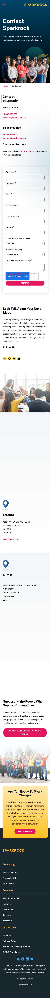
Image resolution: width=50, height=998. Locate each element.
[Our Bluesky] (14, 358)
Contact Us (8, 909)
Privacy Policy (9, 941)
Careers (7, 915)
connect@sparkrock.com (14, 117)
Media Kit (7, 920)
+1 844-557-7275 (11, 134)
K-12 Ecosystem (10, 872)
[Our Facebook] (5, 358)
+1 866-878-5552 (10, 114)
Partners (7, 904)
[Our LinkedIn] (19, 358)
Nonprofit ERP (10, 878)
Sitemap (7, 935)
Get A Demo (25, 831)
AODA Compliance (12, 952)
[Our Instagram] (9, 358)
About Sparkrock (11, 898)
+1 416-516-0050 (10, 539)
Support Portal (28, 151)
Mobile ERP (8, 883)
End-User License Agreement (17, 946)
